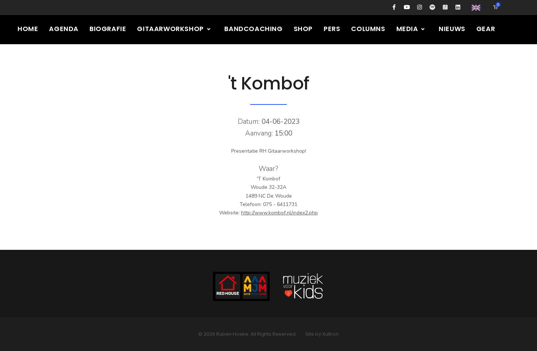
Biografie (108, 28)
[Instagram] (419, 7)
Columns (368, 28)
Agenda (64, 28)
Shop (303, 28)
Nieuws (452, 28)
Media (408, 28)
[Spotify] (432, 7)
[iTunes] (445, 7)
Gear (485, 28)
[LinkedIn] (458, 7)
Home (28, 28)
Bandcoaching (253, 28)
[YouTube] (406, 7)
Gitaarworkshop (171, 28)
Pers (332, 28)
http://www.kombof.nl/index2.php (279, 212)
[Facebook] (394, 7)
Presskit (33, 57)
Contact (77, 57)
